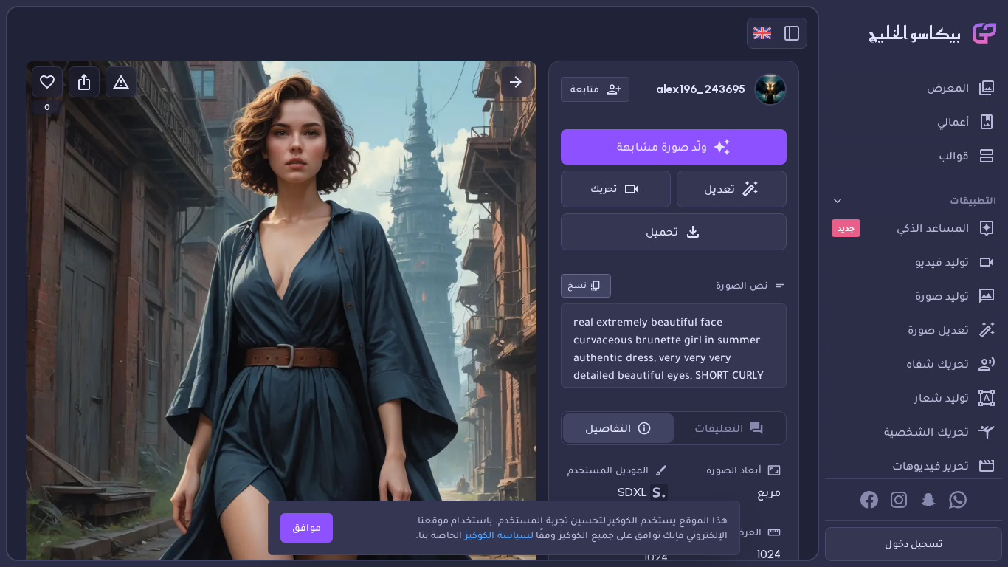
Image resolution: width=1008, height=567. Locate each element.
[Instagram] (899, 500)
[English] (762, 33)
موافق (306, 527)
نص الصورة (741, 285)
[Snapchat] (928, 500)
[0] (47, 81)
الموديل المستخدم (608, 470)
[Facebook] (869, 500)
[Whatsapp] (958, 500)
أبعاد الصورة (734, 470)
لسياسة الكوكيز (499, 535)
